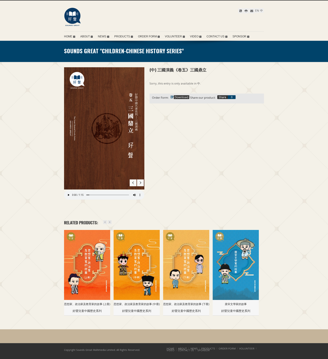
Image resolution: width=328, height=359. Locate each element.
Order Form (147, 36)
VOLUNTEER (173, 36)
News (102, 36)
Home (68, 36)
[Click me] (240, 10)
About (85, 36)
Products (122, 36)
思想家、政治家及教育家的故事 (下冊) (186, 304)
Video (194, 36)
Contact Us (215, 36)
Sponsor (239, 36)
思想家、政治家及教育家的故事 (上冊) (87, 304)
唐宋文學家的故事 (236, 304)
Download (181, 97)
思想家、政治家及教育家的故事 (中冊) (137, 304)
